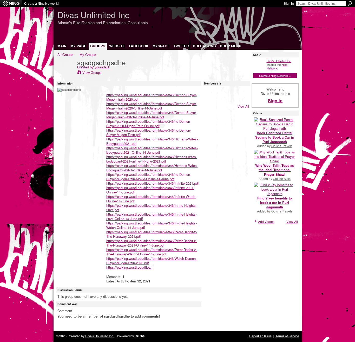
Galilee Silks (282, 178)
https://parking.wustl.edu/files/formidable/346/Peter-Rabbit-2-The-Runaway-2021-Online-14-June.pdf (151, 243)
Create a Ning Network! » (275, 76)
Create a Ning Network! (41, 3)
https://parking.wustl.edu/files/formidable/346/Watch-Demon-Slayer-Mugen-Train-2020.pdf (151, 260)
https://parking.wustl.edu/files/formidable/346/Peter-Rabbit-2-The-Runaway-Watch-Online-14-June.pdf (151, 251)
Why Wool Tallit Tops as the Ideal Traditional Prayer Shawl (274, 170)
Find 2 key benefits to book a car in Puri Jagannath (274, 202)
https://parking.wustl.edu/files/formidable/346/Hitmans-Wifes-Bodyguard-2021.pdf (152, 141)
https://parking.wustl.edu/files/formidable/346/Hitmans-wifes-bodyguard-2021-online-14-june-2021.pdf (151, 159)
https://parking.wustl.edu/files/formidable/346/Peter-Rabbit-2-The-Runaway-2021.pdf (151, 234)
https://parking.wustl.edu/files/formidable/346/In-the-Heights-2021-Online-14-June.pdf (151, 216)
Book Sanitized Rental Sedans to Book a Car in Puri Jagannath (274, 137)
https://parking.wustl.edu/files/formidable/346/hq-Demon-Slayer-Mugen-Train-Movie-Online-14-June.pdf (148, 176)
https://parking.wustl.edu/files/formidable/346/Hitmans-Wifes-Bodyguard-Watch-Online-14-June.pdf (152, 167)
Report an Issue (260, 336)
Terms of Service (287, 336)
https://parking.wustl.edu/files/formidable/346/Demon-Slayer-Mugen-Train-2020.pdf (151, 97)
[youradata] (65, 73)
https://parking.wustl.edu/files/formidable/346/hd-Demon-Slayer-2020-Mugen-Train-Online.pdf (148, 123)
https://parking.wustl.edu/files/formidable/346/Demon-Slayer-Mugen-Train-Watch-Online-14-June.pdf (151, 114)
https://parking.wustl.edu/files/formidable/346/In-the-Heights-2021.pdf (151, 207)
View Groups (92, 72)
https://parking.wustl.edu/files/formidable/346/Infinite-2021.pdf (152, 183)
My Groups (88, 54)
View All (243, 106)
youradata (102, 66)
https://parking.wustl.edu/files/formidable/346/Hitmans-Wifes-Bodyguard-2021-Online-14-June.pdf (152, 150)
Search (350, 3)
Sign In (289, 3)
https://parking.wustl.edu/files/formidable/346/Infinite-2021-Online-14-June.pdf (150, 190)
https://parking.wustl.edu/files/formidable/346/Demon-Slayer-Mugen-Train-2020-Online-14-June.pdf (151, 106)
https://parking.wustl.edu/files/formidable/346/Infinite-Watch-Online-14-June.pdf (151, 198)
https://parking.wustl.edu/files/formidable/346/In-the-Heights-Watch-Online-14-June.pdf (151, 225)
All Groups (65, 54)
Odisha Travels (281, 146)
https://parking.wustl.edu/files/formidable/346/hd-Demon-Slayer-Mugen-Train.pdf (148, 132)
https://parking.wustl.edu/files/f (129, 267)
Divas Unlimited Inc (93, 14)
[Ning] (11, 3)
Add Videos (266, 221)
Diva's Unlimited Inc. (279, 61)
